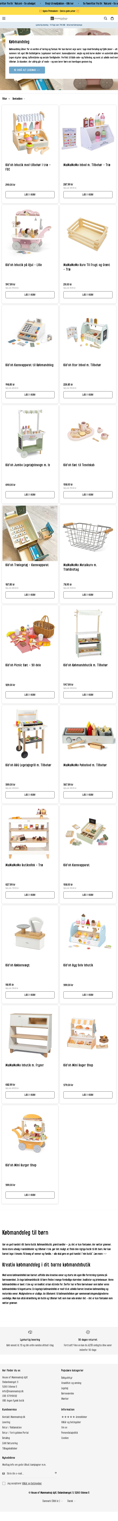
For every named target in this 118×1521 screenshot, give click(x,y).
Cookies (65, 1438)
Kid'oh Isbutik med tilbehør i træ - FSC (28, 167)
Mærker (65, 1398)
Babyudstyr (67, 1377)
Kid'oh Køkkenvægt (18, 965)
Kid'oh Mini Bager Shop (78, 1065)
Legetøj (64, 1388)
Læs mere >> (100, 1253)
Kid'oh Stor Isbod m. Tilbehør (82, 365)
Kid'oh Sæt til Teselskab (79, 465)
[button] (112, 18)
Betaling (6, 1438)
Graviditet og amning (71, 1383)
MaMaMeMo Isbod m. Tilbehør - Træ (86, 165)
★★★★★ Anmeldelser (74, 1417)
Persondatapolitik (69, 1432)
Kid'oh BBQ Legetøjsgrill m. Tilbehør (28, 765)
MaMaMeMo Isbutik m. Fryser (25, 1065)
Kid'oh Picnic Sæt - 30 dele (23, 665)
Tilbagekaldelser (9, 1448)
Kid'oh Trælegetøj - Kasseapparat (27, 565)
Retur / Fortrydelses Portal (15, 1432)
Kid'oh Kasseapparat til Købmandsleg (29, 365)
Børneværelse (67, 1393)
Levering (6, 1422)
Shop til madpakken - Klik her (59, 3)
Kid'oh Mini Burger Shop (21, 1165)
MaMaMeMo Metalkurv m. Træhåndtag (80, 567)
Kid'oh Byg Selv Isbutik (78, 965)
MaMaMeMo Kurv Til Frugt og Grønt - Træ (86, 267)
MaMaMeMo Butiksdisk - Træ (24, 865)
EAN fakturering (10, 1443)
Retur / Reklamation (12, 1427)
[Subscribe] (53, 1472)
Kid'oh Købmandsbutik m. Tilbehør (85, 665)
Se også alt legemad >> (27, 70)
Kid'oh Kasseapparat (76, 865)
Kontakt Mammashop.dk (13, 1417)
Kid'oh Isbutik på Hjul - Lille (24, 265)
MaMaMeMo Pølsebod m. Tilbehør (85, 765)
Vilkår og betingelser (71, 1422)
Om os (64, 1427)
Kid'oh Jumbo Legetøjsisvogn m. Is (28, 465)
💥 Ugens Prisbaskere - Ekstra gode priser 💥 (59, 11)
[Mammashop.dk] (59, 18)
